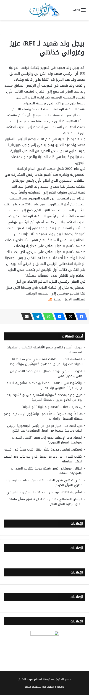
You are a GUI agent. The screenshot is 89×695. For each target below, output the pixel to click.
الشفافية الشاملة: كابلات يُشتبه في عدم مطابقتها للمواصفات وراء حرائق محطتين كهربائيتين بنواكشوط (46, 361)
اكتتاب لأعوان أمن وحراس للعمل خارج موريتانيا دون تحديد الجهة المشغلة (43, 459)
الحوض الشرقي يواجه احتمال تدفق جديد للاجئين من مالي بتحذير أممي (46, 373)
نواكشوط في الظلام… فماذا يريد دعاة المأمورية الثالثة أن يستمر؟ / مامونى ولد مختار (44, 385)
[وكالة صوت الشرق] (44, 10)
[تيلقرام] (36, 316)
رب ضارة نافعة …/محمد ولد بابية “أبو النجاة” (52, 407)
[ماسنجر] (58, 316)
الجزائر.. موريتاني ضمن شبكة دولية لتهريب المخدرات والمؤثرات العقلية (47, 471)
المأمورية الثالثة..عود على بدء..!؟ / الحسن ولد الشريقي (44, 492)
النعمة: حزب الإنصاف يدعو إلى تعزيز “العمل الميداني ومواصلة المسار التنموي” (46, 440)
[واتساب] (47, 316)
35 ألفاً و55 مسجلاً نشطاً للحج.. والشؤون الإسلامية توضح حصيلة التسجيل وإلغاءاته (43, 416)
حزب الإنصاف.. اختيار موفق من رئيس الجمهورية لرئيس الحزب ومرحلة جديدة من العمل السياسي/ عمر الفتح (45, 428)
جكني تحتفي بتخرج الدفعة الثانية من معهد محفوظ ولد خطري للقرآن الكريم (44, 482)
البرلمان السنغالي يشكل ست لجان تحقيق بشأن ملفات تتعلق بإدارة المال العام (46, 501)
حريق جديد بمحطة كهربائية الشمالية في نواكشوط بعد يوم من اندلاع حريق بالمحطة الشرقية (45, 397)
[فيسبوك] (80, 316)
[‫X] (69, 316)
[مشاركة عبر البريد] (25, 316)
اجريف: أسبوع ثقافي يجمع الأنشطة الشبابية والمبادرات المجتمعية (45, 350)
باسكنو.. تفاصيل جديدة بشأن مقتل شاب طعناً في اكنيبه (43, 449)
